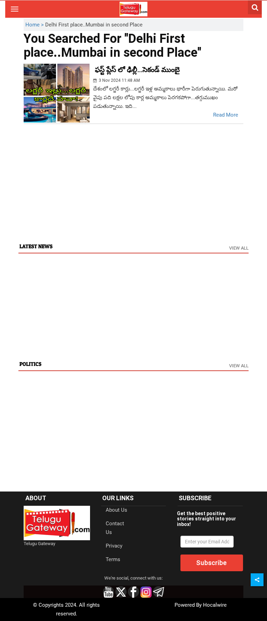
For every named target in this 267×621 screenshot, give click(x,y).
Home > (35, 25)
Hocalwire (215, 605)
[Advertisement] (133, 189)
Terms (113, 559)
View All (239, 248)
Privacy (114, 546)
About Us (116, 510)
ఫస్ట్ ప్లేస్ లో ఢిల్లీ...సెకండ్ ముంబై (137, 69)
